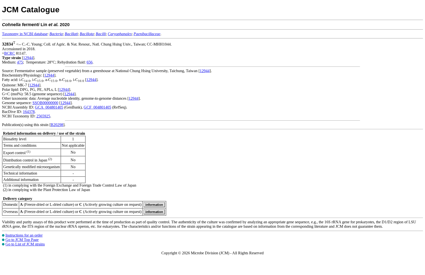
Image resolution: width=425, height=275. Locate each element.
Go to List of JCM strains (25, 244)
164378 (29, 112)
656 (89, 62)
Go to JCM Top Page (22, 240)
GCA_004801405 (49, 107)
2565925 (43, 116)
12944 (28, 58)
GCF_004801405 (97, 107)
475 (20, 62)
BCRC (9, 53)
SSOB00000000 (45, 103)
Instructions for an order (24, 235)
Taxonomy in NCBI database (24, 34)
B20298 (57, 125)
